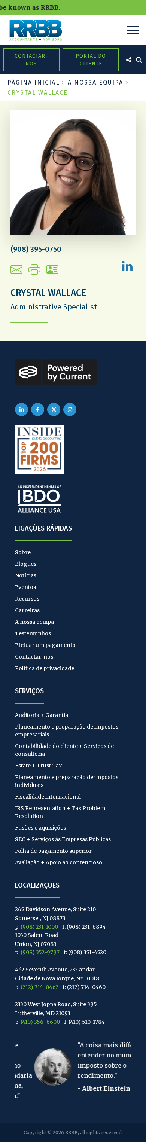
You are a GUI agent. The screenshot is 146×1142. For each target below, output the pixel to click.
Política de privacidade (44, 668)
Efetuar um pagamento (45, 645)
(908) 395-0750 (35, 249)
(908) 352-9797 (40, 952)
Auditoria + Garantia (41, 715)
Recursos (27, 598)
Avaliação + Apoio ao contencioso (58, 862)
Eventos (25, 587)
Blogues (25, 564)
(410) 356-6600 (40, 1022)
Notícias (25, 575)
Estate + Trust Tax (38, 765)
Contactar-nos (31, 60)
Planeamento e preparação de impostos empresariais (66, 730)
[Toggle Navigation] (133, 30)
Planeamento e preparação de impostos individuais (66, 781)
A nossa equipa (95, 82)
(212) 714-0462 (39, 987)
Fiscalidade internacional (48, 796)
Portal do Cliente (91, 60)
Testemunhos (33, 633)
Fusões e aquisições (40, 827)
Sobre (23, 552)
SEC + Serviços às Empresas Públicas (63, 839)
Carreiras (27, 610)
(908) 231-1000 (39, 926)
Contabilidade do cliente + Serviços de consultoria (64, 750)
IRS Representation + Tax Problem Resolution (60, 812)
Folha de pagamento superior (53, 851)
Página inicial (33, 82)
